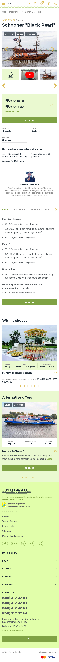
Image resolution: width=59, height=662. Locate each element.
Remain (6, 577)
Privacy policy (9, 526)
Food (5, 561)
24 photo (18, 405)
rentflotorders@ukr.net (12, 630)
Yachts (6, 569)
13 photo (31, 34)
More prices (12, 111)
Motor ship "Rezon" (13, 451)
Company (7, 585)
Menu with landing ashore (17, 373)
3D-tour (9, 34)
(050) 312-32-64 (14, 598)
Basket (5, 516)
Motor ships (9, 553)
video (20, 34)
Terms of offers (9, 521)
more (49, 459)
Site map (6, 531)
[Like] (51, 105)
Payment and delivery (12, 536)
